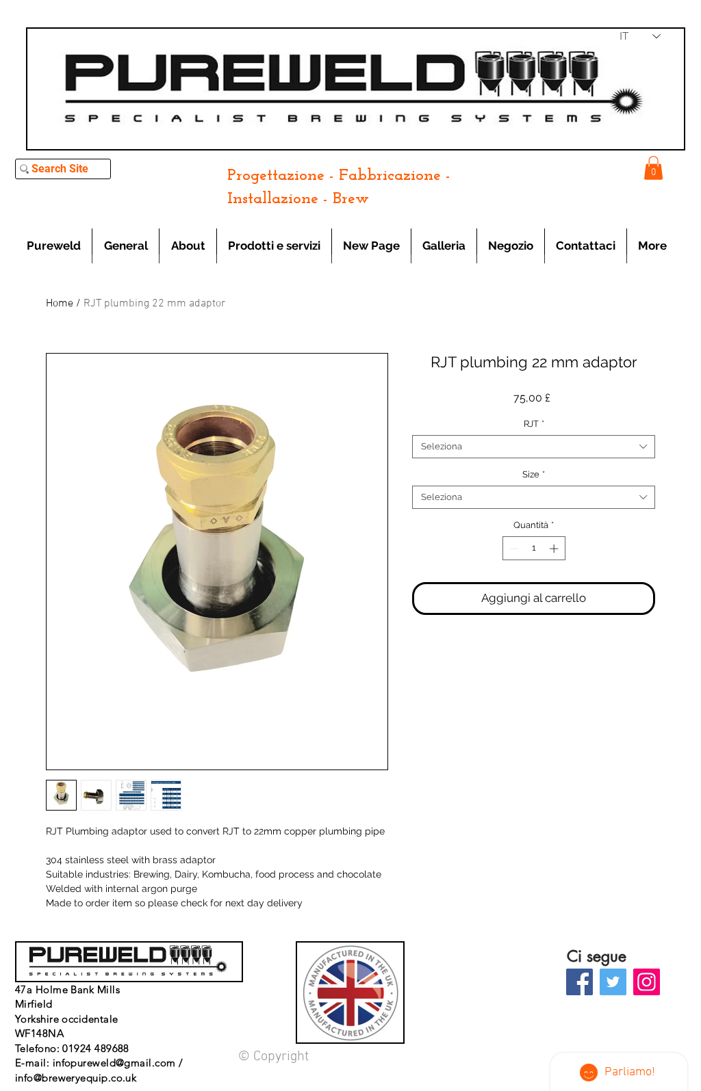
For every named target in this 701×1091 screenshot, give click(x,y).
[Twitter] (613, 982)
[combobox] (533, 446)
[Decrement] (513, 548)
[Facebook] (579, 982)
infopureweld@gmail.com (114, 1062)
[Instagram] (646, 982)
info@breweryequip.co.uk (75, 1077)
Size (533, 474)
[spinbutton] (533, 548)
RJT (534, 424)
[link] (653, 168)
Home (59, 304)
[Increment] (555, 548)
